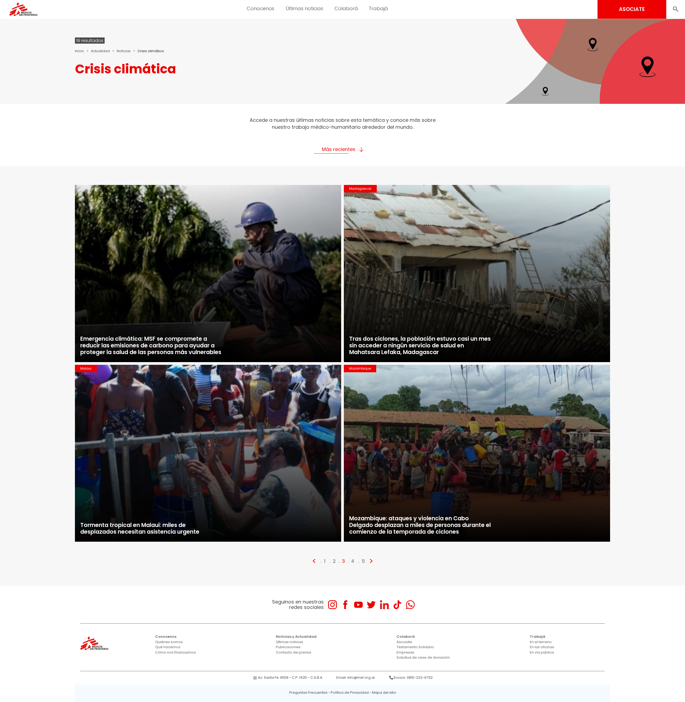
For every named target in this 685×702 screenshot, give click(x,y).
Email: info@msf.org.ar (355, 677)
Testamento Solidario (415, 647)
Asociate (404, 641)
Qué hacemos (167, 647)
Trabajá (537, 636)
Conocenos (165, 636)
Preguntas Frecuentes (308, 692)
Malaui (86, 368)
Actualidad (100, 51)
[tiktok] (397, 604)
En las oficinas (542, 647)
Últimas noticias (289, 641)
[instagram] (332, 604)
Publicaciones (288, 647)
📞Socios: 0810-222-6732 (411, 677)
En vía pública (542, 652)
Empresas (405, 652)
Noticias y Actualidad (296, 636)
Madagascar (360, 188)
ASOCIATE (632, 9)
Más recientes (338, 149)
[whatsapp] (410, 604)
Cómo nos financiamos (175, 652)
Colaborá (406, 636)
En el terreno (541, 641)
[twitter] (371, 604)
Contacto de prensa (293, 652)
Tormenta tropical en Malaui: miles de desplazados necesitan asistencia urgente (139, 528)
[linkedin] (384, 604)
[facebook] (345, 604)
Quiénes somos (169, 641)
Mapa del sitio (384, 692)
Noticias (124, 51)
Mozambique (360, 368)
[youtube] (358, 604)
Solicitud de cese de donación (423, 657)
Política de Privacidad (350, 692)
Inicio (79, 51)
